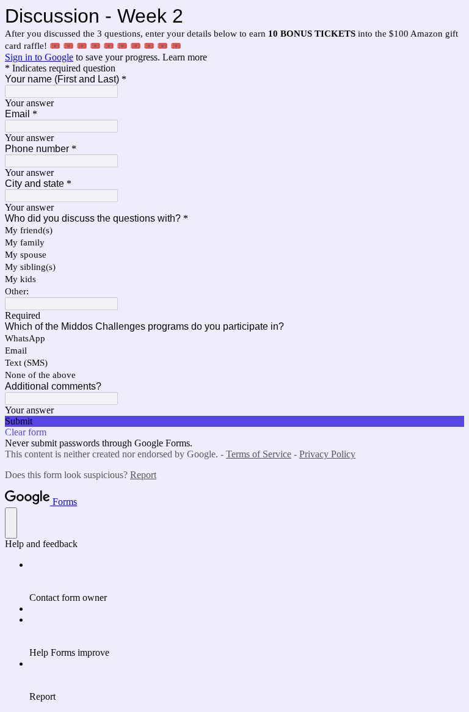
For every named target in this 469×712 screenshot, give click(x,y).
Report (143, 475)
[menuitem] (246, 581)
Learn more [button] (184, 57)
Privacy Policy (327, 454)
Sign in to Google (39, 57)
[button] (234, 421)
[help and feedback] (11, 523)
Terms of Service (258, 454)
